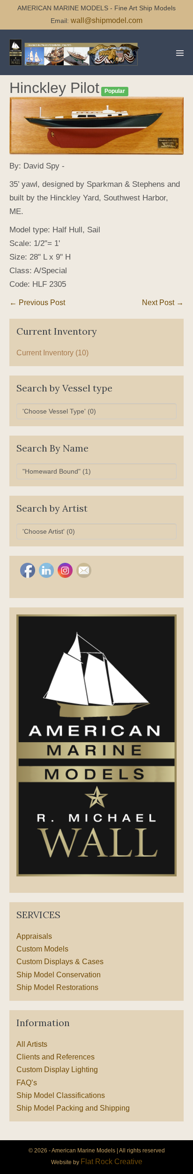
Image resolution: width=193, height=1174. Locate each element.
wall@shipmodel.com (106, 20)
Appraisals (34, 936)
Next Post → (163, 303)
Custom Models (42, 949)
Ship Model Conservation (58, 975)
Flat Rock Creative (111, 1162)
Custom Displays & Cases (60, 962)
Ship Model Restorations (57, 987)
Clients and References (55, 1057)
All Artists (31, 1044)
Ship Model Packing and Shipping (73, 1108)
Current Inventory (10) (52, 353)
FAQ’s (26, 1083)
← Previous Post (37, 303)
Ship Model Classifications (60, 1095)
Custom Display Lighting (57, 1070)
